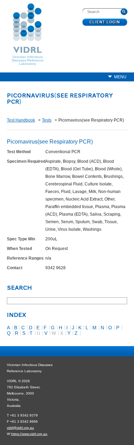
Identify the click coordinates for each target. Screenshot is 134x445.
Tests (47, 120)
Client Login (105, 22)
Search (19, 288)
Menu (120, 77)
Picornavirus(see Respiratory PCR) (60, 99)
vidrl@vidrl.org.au (20, 428)
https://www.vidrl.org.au (29, 434)
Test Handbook (21, 120)
